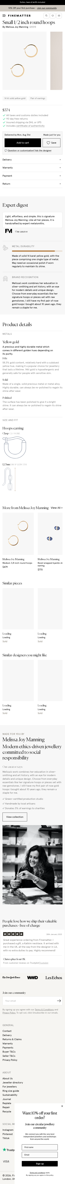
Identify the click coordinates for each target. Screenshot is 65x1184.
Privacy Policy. (9, 1013)
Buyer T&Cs (9, 1051)
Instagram (8, 1130)
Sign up (40, 1164)
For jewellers (10, 1086)
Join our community (47, 8)
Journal (7, 1099)
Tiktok (6, 1138)
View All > (56, 508)
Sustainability (10, 1095)
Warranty (8, 1043)
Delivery (7, 1035)
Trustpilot (43, 963)
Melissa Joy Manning (17, 27)
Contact (7, 1031)
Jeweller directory (13, 1082)
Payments (8, 1047)
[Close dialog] (62, 1106)
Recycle (7, 1111)
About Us (8, 1078)
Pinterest (8, 1134)
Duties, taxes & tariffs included (32, 2)
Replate (7, 1103)
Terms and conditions (37, 1172)
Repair (6, 1107)
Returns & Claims (12, 1039)
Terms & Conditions (44, 1010)
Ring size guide (11, 1091)
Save (53, 143)
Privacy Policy (10, 1060)
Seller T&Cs (9, 1056)
